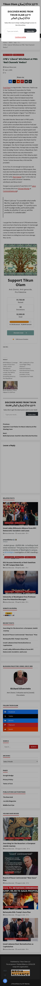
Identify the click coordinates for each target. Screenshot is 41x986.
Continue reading (20, 37)
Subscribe (30, 31)
